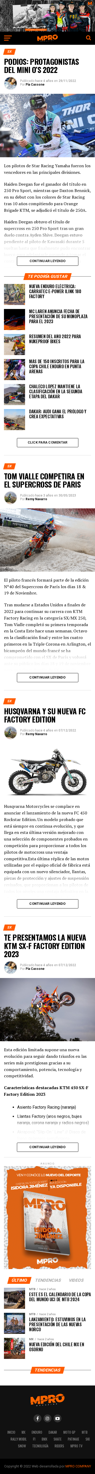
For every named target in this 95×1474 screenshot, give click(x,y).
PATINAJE (73, 1439)
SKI (88, 1439)
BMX (44, 1439)
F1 (34, 1439)
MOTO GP (69, 1432)
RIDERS (59, 1445)
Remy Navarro (36, 499)
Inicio (11, 1432)
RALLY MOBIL (19, 1439)
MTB (85, 1432)
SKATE (57, 1439)
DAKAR (53, 1432)
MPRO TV (76, 1445)
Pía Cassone (35, 84)
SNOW (22, 1445)
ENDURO (37, 1432)
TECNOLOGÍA (40, 1445)
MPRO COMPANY (78, 1466)
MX (23, 1432)
